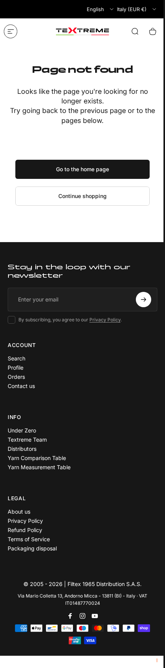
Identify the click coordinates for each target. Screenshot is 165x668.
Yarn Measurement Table (39, 467)
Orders (16, 376)
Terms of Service (29, 539)
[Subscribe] (143, 299)
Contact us (21, 386)
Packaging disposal (32, 548)
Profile (15, 367)
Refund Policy (25, 530)
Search (16, 358)
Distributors (22, 448)
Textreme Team (27, 439)
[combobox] (101, 9)
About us (19, 511)
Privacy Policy (104, 320)
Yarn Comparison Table (37, 458)
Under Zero (22, 430)
